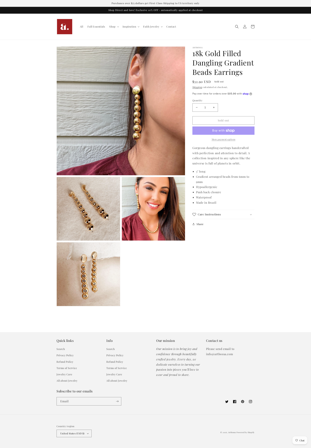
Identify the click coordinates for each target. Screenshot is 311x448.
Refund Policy (65, 361)
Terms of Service (67, 368)
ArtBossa (232, 432)
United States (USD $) (72, 433)
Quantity (197, 100)
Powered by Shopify (245, 432)
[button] (113, 26)
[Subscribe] (117, 401)
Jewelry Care (64, 374)
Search (61, 349)
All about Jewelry (67, 380)
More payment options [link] (223, 139)
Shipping (197, 87)
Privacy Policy (65, 355)
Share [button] (200, 224)
